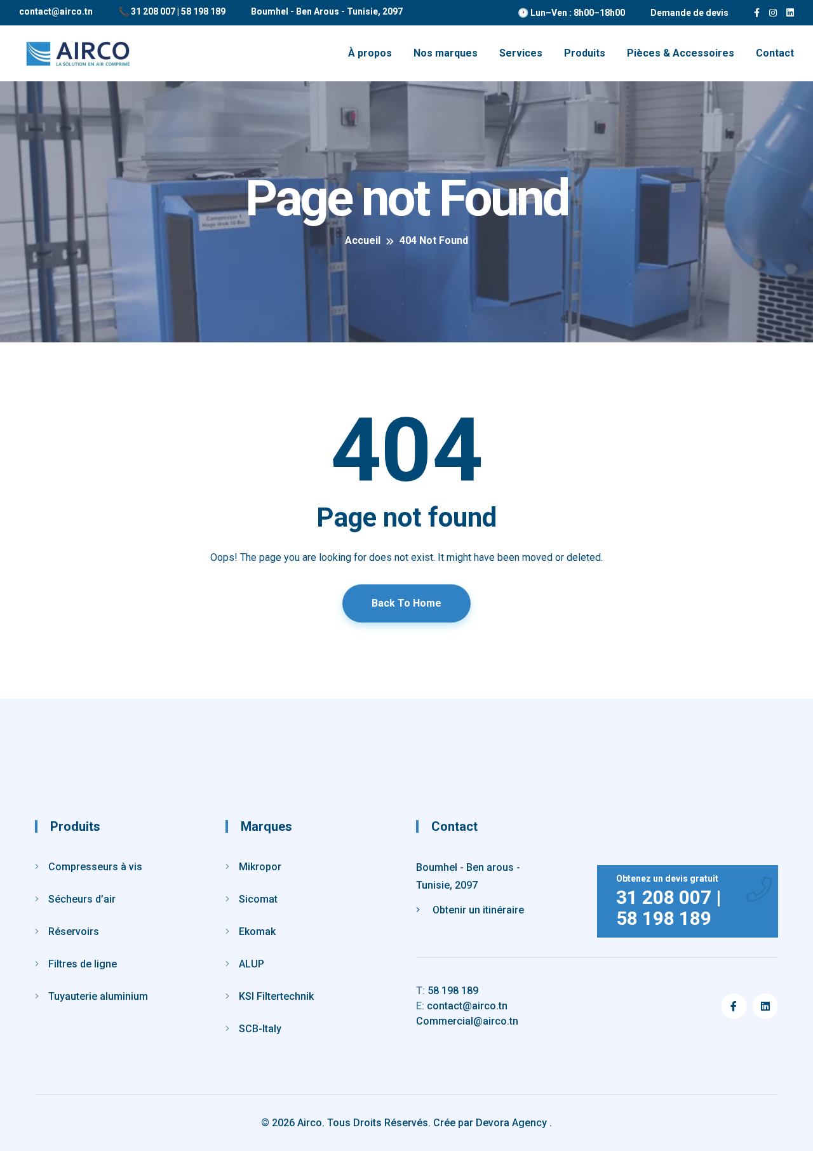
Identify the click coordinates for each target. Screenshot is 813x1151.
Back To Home (406, 603)
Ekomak (257, 932)
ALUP (251, 964)
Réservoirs (73, 932)
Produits (584, 53)
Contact (775, 53)
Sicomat (258, 899)
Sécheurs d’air (82, 899)
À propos (370, 53)
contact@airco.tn (56, 11)
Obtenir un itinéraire (478, 910)
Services (520, 53)
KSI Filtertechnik (276, 996)
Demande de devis (689, 13)
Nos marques (445, 53)
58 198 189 (447, 991)
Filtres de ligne (82, 964)
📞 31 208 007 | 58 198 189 (171, 11)
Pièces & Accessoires (680, 53)
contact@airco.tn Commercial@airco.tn (467, 1013)
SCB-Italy (260, 1029)
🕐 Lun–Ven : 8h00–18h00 (571, 13)
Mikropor (260, 867)
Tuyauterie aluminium (98, 996)
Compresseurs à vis (95, 867)
